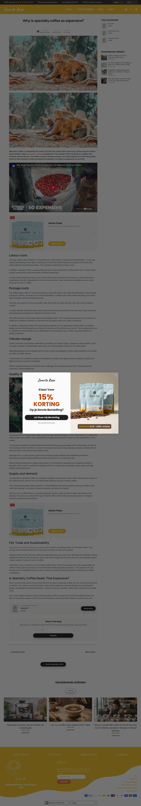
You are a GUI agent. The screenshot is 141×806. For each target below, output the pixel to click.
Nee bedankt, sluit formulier (46, 423)
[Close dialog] (116, 375)
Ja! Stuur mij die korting (46, 417)
